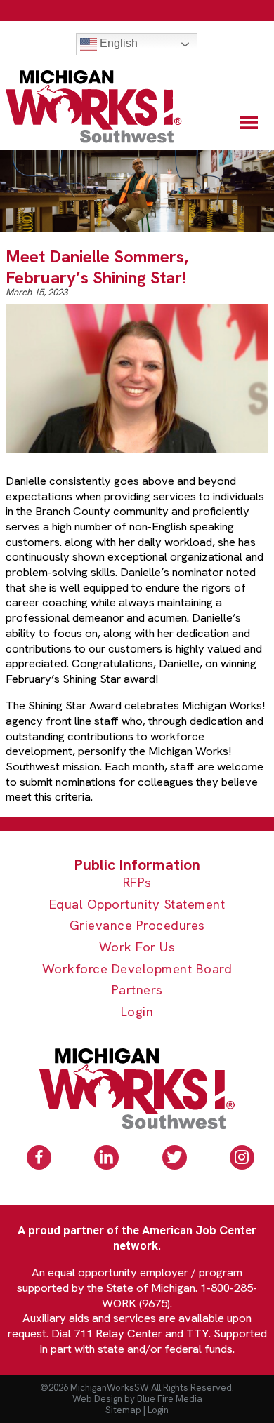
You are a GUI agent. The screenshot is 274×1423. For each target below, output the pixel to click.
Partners (137, 990)
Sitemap (123, 1410)
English (117, 43)
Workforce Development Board (137, 969)
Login (137, 1012)
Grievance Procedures (137, 926)
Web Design (97, 1399)
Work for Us (137, 947)
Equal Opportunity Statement (137, 904)
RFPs (137, 883)
